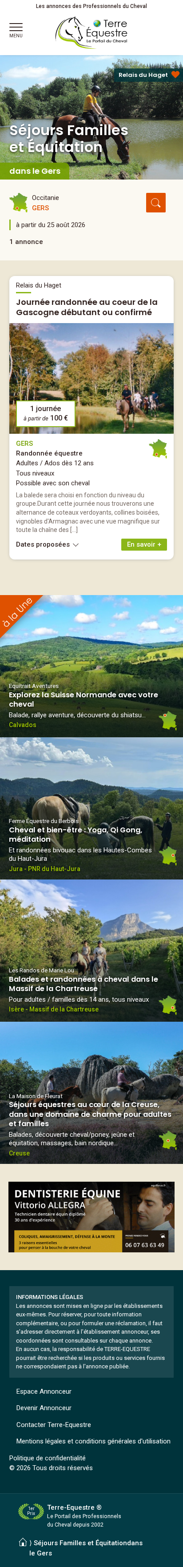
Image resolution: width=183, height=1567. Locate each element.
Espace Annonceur (44, 1391)
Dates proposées (44, 544)
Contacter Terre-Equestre (53, 1425)
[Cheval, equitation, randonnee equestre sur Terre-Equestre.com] (91, 33)
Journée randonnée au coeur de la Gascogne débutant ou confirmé (87, 307)
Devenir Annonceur (44, 1408)
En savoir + (144, 544)
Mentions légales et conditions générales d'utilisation (93, 1441)
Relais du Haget (143, 75)
